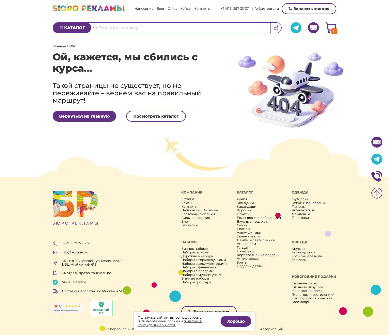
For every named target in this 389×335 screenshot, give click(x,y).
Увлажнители (248, 236)
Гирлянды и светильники (313, 295)
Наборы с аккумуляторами (204, 264)
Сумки (242, 225)
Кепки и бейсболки (308, 203)
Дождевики (301, 214)
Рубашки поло (304, 210)
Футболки (300, 199)
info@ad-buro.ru (265, 9)
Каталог (74, 27)
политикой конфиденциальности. (170, 323)
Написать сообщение (199, 210)
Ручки (242, 199)
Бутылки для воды (307, 256)
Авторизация (271, 329)
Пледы (242, 247)
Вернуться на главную (84, 116)
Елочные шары (304, 283)
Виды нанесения (195, 218)
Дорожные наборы (197, 256)
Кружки (298, 249)
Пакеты (243, 214)
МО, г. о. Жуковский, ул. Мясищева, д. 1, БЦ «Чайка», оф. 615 (92, 262)
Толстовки (300, 218)
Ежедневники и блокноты (259, 218)
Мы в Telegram (74, 282)
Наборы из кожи (195, 252)
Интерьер (245, 251)
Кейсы (185, 9)
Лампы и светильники (256, 240)
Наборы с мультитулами (201, 275)
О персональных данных (127, 329)
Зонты (242, 262)
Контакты (202, 9)
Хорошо (236, 321)
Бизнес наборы (194, 249)
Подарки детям (250, 266)
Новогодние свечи (308, 291)
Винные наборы (195, 278)
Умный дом (246, 244)
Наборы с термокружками (203, 260)
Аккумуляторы (249, 233)
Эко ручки (245, 203)
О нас (172, 9)
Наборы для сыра (196, 282)
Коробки (244, 210)
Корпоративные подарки (258, 255)
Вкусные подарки (252, 221)
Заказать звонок (311, 8)
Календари (301, 302)
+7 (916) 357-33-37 (235, 9)
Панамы (299, 206)
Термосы (299, 260)
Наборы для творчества (312, 298)
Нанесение (144, 9)
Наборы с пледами (197, 271)
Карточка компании (198, 214)
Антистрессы (248, 259)
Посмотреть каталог (156, 116)
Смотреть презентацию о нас (87, 273)
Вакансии (189, 225)
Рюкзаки (244, 229)
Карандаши (246, 206)
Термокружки (303, 252)
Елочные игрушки (307, 287)
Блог (161, 9)
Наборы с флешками (199, 267)
